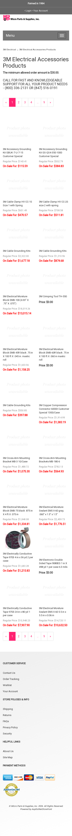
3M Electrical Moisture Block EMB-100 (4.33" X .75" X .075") (16, 300)
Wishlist (7, 685)
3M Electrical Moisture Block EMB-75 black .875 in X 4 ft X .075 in (18, 511)
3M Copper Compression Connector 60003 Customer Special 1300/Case (54, 409)
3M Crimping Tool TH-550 (53, 296)
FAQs (6, 721)
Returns (7, 715)
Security (7, 733)
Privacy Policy (10, 727)
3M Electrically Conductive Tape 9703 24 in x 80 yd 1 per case (17, 612)
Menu (10, 35)
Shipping (8, 709)
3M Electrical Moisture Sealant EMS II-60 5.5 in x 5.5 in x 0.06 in (52, 612)
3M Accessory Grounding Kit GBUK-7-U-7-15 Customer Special (17, 153)
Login (28, 10)
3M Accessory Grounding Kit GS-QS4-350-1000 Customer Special (53, 153)
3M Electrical (9, 49)
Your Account (40, 10)
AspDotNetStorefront (42, 809)
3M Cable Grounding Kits (16, 250)
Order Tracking (11, 679)
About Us (8, 751)
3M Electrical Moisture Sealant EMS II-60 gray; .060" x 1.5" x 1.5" (51, 511)
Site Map (8, 757)
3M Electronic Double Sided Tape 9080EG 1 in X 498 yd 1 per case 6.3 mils (53, 563)
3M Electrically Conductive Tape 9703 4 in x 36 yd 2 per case (18, 557)
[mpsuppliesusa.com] (21, 17)
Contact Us (9, 672)
